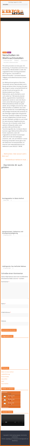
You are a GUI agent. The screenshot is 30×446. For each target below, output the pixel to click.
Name (3, 303)
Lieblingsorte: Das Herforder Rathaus (14, 266)
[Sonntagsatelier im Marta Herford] (15, 171)
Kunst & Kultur (5, 376)
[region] (15, 351)
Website (3, 321)
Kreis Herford (4, 383)
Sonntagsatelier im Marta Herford (13, 198)
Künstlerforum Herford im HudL (17, 160)
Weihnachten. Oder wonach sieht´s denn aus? (14, 155)
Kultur (9, 52)
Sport (2, 381)
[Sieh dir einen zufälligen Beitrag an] (12, 19)
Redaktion (16, 60)
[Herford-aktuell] (2, 19)
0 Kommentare (24, 60)
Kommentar (5, 281)
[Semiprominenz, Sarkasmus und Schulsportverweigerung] (15, 204)
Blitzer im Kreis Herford (7, 372)
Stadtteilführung (5, 374)
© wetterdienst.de (4, 407)
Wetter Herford (4, 392)
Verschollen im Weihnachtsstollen (11, 62)
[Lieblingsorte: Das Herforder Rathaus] (15, 239)
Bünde (4, 52)
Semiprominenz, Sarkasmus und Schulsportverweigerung (12, 232)
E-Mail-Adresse (6, 312)
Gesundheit (4, 379)
